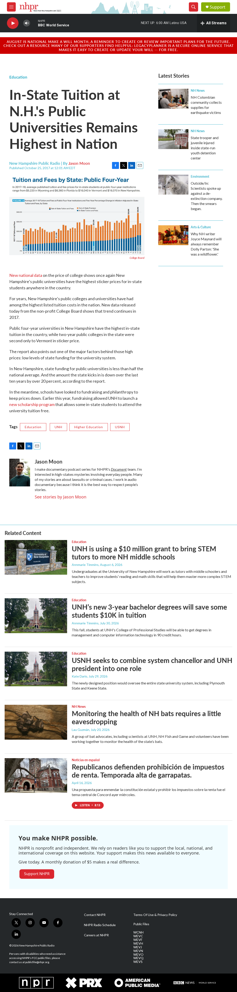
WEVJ (137, 947)
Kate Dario (79, 676)
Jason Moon (79, 163)
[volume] (27, 23)
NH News (198, 90)
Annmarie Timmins (85, 565)
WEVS (138, 962)
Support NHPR (37, 873)
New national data (25, 275)
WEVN (138, 951)
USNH (120, 427)
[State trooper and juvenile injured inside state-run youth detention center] (173, 139)
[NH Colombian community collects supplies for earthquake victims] (173, 99)
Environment (200, 176)
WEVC (138, 936)
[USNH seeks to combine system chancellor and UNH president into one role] (36, 669)
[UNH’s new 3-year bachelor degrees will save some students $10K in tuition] (36, 615)
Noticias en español (86, 759)
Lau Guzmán (80, 730)
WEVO (138, 954)
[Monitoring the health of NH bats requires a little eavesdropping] (36, 722)
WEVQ (138, 958)
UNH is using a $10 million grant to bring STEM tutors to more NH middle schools (144, 553)
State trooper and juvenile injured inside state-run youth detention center (204, 147)
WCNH (138, 932)
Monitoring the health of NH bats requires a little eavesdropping (146, 717)
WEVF (137, 940)
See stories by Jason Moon (60, 497)
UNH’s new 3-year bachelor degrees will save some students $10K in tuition (149, 611)
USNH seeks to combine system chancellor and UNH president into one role (152, 664)
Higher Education (88, 427)
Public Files (141, 924)
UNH (58, 427)
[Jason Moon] (19, 472)
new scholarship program (32, 404)
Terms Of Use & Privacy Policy (155, 915)
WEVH (138, 943)
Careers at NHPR (96, 935)
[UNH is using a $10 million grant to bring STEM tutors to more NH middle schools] (36, 557)
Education (18, 77)
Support (217, 7)
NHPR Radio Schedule (100, 925)
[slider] (34, 23)
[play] (12, 23)
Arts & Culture (201, 227)
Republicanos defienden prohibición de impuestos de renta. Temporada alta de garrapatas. (148, 771)
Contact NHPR (95, 915)
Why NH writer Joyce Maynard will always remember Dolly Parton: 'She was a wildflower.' (206, 244)
